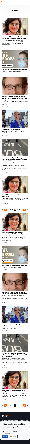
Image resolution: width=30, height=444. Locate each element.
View (15, 33)
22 (15, 210)
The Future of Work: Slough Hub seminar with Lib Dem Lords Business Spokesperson (14, 97)
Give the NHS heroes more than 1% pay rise (14, 69)
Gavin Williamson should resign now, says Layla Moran (14, 195)
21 (12, 210)
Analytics (15, 431)
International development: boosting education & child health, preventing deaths (14, 37)
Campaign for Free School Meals (11, 129)
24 (19, 210)
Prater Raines (10, 439)
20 (10, 210)
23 (17, 210)
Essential (6, 431)
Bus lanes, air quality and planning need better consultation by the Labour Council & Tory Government (14, 159)
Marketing (7, 433)
